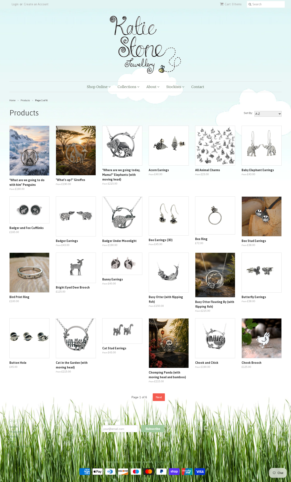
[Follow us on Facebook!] (199, 429)
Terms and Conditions (22, 446)
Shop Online (97, 87)
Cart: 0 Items (233, 4)
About (151, 87)
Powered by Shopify (166, 462)
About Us (14, 436)
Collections (127, 87)
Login (15, 4)
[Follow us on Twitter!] (207, 429)
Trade (12, 441)
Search (13, 426)
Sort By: (248, 113)
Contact (197, 87)
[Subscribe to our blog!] (223, 429)
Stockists (174, 87)
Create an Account (36, 4)
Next (159, 397)
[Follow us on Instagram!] (215, 429)
